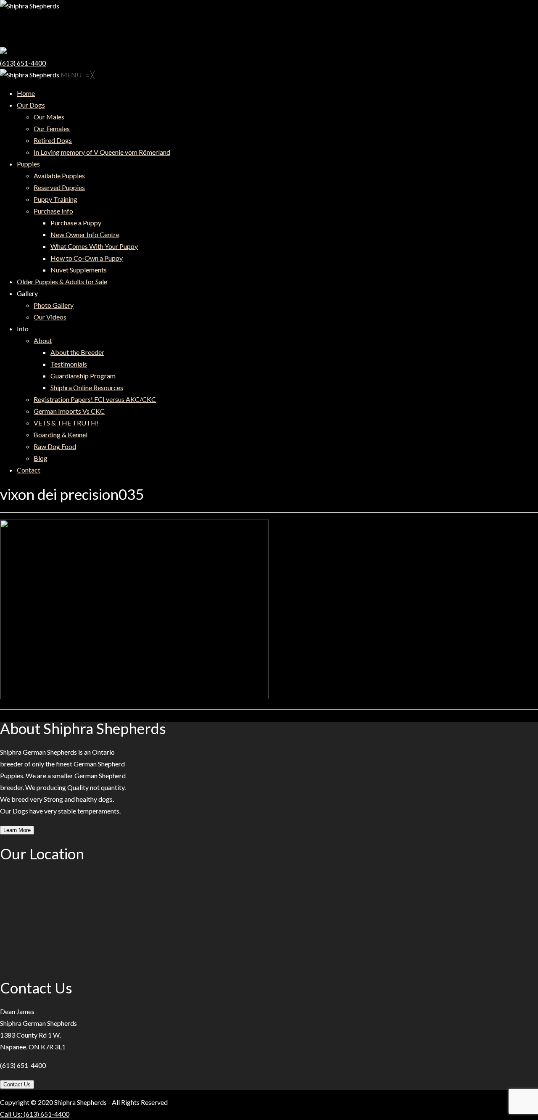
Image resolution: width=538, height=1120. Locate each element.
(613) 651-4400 (23, 63)
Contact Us (17, 1084)
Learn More (17, 830)
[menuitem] (26, 93)
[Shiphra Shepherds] (30, 75)
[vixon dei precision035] (134, 696)
